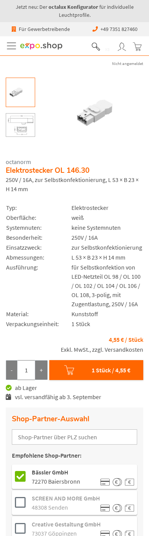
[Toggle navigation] (13, 45)
